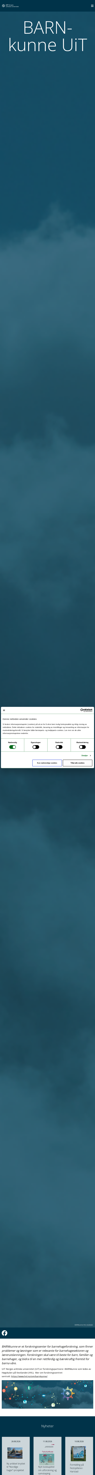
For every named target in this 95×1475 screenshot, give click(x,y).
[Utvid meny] (92, 6)
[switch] (36, 747)
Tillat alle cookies (77, 763)
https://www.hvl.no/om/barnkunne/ (29, 1376)
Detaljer (85, 755)
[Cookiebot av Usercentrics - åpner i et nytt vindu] (82, 710)
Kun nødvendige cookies (47, 763)
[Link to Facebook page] (4, 1334)
